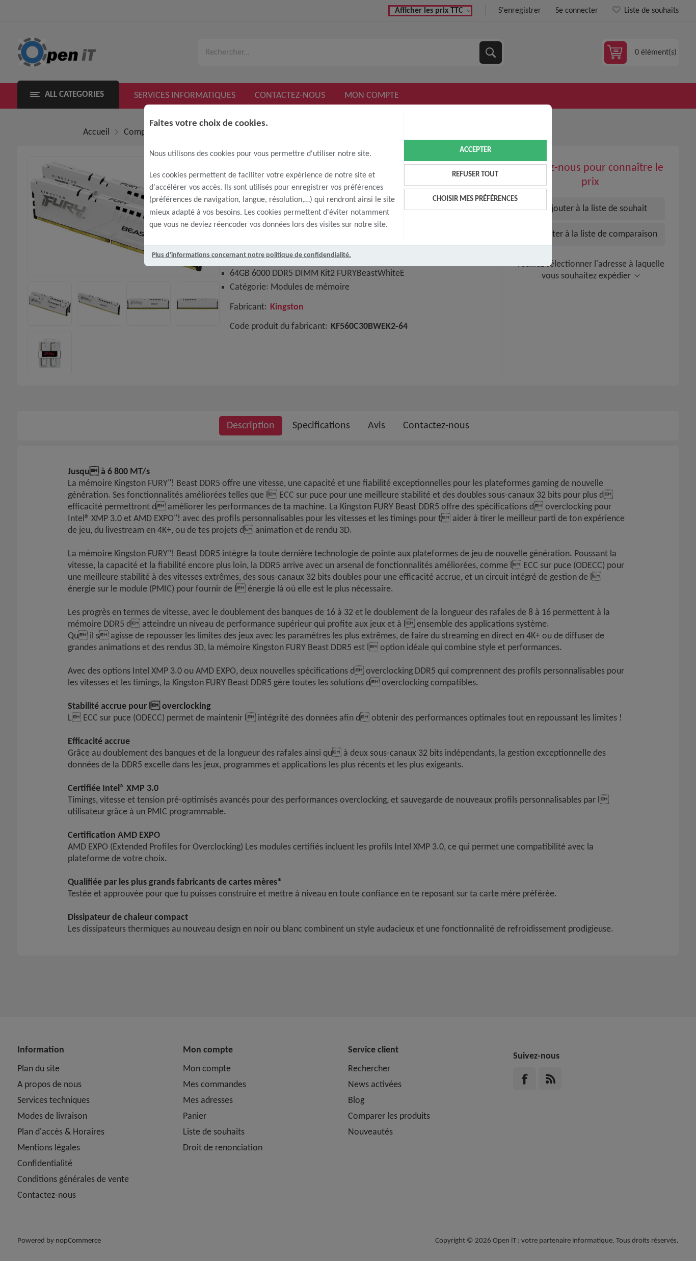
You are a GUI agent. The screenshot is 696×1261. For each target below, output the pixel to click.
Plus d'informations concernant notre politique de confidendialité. (251, 255)
